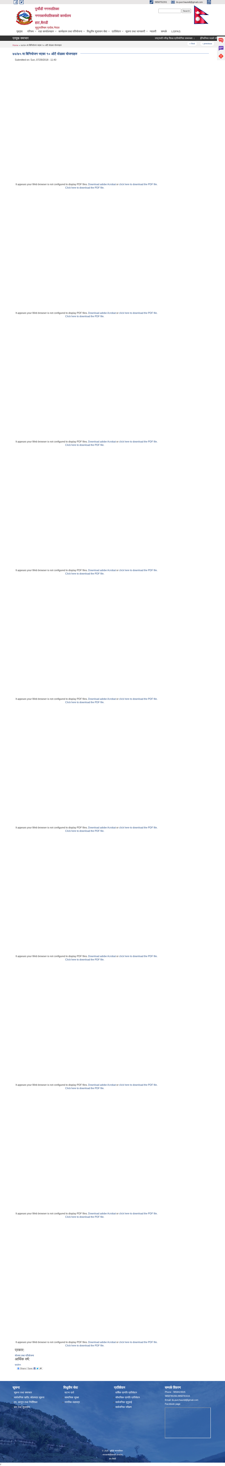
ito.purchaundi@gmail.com (185, 1400)
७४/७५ (18, 1364)
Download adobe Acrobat (102, 184)
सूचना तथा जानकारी (135, 31)
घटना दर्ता (69, 1392)
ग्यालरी (153, 31)
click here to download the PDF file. (138, 184)
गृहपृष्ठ (19, 31)
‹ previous (194, 43)
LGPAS (175, 31)
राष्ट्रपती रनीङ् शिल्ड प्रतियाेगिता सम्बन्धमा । (162, 38)
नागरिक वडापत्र (72, 1402)
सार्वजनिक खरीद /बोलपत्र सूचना (29, 1397)
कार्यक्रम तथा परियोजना (70, 31)
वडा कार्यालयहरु (46, 31)
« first (179, 43)
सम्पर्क (164, 31)
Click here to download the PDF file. (84, 187)
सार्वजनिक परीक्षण (123, 1407)
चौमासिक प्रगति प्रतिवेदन (127, 1397)
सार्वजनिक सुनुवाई (123, 1402)
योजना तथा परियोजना (24, 1355)
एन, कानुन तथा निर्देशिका (26, 1402)
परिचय (30, 31)
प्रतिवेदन (116, 31)
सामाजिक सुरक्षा (72, 1397)
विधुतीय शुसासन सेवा (97, 31)
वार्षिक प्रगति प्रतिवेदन (126, 1392)
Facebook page (172, 1404)
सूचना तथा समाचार (23, 1392)
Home (15, 45)
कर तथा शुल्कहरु (22, 1407)
